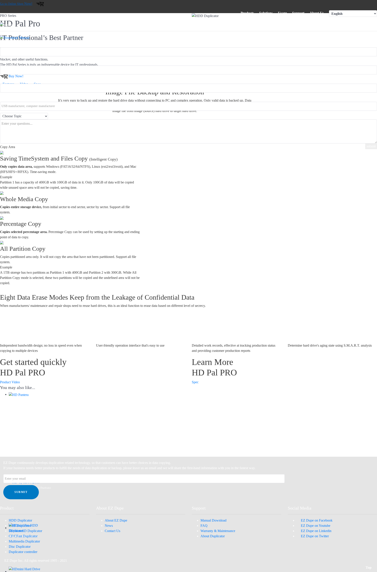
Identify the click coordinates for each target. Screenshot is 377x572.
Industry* (6, 97)
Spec (195, 382)
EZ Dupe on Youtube (314, 525)
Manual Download (213, 520)
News (109, 525)
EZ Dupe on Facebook (315, 520)
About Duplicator (212, 536)
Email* (5, 61)
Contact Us (112, 531)
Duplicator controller (23, 552)
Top (369, 567)
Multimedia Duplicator (24, 541)
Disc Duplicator (20, 546)
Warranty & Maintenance (217, 531)
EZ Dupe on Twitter (314, 536)
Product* (6, 43)
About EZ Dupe (116, 520)
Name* (5, 79)
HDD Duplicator (20, 520)
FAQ (203, 525)
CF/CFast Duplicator (23, 536)
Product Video (10, 382)
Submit (21, 492)
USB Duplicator (20, 525)
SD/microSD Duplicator (25, 531)
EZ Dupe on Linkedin (315, 531)
